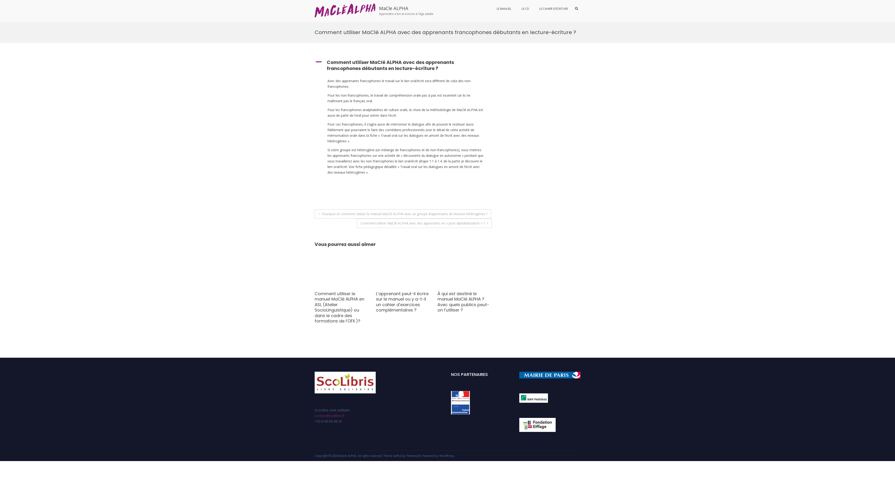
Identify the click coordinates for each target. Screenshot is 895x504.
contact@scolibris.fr (329, 415)
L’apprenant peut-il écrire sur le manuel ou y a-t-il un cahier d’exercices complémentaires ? (402, 302)
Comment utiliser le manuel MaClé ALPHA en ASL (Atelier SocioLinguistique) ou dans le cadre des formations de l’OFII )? (339, 307)
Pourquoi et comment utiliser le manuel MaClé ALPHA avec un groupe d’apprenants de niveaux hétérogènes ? (404, 214)
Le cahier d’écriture (553, 9)
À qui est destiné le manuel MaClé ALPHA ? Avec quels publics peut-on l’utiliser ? (463, 302)
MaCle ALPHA (393, 8)
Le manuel (504, 9)
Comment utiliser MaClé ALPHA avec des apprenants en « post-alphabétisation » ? (423, 223)
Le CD (525, 9)
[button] (403, 65)
